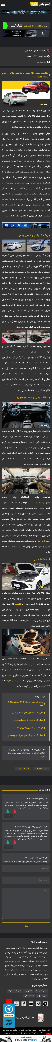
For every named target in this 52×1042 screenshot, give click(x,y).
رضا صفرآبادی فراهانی (35, 50)
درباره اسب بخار (40, 990)
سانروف (38, 502)
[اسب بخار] (40, 4)
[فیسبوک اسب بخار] (23, 1003)
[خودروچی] (26, 25)
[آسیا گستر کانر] (26, 33)
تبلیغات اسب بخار (14, 990)
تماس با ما (28, 990)
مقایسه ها (41, 62)
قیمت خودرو (29, 995)
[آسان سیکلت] (26, 1038)
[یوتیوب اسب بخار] (31, 1003)
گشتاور (18, 604)
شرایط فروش (41, 995)
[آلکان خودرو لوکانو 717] (26, 12)
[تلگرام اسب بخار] (26, 225)
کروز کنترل (40, 541)
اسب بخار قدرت (13, 680)
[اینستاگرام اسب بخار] (45, 1003)
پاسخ (9, 816)
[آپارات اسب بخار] (16, 1003)
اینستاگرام (26, 753)
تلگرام (36, 753)
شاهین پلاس (22, 768)
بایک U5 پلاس (40, 768)
